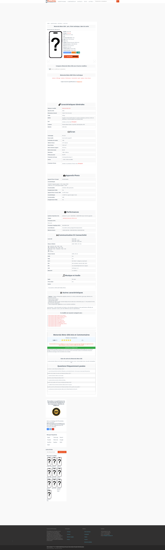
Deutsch (63, 546)
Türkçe (69, 546)
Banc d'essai (88, 78)
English (57, 546)
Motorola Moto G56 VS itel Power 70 (55, 319)
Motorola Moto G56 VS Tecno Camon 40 (56, 320)
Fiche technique (87, 531)
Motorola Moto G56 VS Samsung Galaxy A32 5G (57, 323)
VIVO (61, 442)
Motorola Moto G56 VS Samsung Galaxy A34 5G (57, 316)
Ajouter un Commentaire (71, 347)
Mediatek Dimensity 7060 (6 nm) (70, 218)
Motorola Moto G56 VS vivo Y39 (54, 326)
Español (60, 546)
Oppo (48, 444)
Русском (66, 546)
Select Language (50, 546)
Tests (85, 1)
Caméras (63, 78)
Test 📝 (78, 52)
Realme (55, 442)
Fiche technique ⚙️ (67, 52)
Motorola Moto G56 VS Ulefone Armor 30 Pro (57, 315)
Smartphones (62, 1)
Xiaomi (61, 437)
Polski (79, 546)
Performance (68, 78)
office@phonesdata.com (108, 535)
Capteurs (83, 78)
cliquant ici (79, 81)
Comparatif (86, 534)
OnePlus (49, 442)
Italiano (72, 546)
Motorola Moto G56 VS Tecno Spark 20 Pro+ (56, 321)
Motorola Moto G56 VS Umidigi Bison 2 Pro (56, 322)
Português (76, 546)
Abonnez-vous (62, 452)
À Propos (68, 531)
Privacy (68, 539)
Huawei (49, 440)
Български (82, 546)
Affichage (58, 78)
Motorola (69, 33)
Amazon (74, 122)
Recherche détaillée (88, 542)
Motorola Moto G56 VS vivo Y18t (54, 324)
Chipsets (79, 1)
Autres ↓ (91, 1)
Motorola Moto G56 (66, 108)
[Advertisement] (82, 13)
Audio (79, 78)
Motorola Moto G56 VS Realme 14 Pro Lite (56, 317)
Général (54, 78)
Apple (48, 437)
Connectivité (74, 78)
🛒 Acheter (69, 56)
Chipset (85, 536)
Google (61, 440)
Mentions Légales (70, 536)
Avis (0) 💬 (74, 52)
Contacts (68, 534)
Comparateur (72, 1)
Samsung (55, 437)
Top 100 (85, 539)
